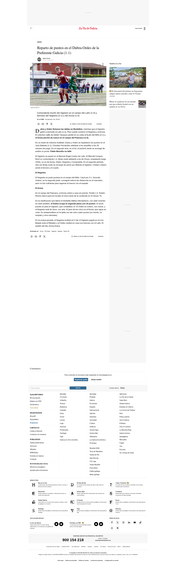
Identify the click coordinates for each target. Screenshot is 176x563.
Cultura (92, 423)
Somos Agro (94, 430)
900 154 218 (73, 540)
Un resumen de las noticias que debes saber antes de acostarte (90, 484)
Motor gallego (95, 474)
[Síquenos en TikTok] (140, 522)
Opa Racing (94, 458)
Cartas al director (36, 431)
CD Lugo (93, 461)
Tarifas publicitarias (37, 443)
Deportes (93, 417)
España (92, 407)
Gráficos (93, 427)
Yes (120, 446)
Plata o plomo (124, 417)
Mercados (123, 440)
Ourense (63, 427)
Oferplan (33, 449)
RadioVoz (83, 546)
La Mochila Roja (125, 430)
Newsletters (34, 419)
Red (121, 413)
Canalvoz (96, 546)
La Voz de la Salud (126, 397)
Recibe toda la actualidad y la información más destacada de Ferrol (130, 501)
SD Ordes (47, 231)
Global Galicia (124, 403)
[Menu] (31, 28)
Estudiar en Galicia (126, 407)
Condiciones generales (97, 560)
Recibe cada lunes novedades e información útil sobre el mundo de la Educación (52, 493)
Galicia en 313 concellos (69, 440)
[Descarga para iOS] (56, 524)
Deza (62, 413)
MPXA (118, 546)
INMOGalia (34, 452)
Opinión (92, 413)
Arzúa (41, 231)
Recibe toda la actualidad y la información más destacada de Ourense (130, 510)
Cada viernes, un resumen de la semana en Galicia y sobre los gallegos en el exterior (52, 501)
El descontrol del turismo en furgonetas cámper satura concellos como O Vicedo (125, 92)
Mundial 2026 (95, 448)
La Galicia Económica (98, 440)
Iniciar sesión (96, 379)
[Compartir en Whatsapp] (38, 124)
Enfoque (122, 423)
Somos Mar (94, 433)
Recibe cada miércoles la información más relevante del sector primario (90, 493)
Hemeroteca (34, 404)
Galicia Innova (124, 433)
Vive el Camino (125, 427)
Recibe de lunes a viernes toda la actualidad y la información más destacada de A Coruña (92, 501)
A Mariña (63, 400)
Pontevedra (64, 430)
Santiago (63, 433)
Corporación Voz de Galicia (53, 546)
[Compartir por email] (43, 124)
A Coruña (63, 397)
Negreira (54, 231)
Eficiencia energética (37, 467)
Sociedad (93, 420)
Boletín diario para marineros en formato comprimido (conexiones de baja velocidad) (128, 493)
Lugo (62, 423)
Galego (122, 388)
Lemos (62, 420)
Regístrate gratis (81, 379)
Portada (92, 397)
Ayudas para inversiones (39, 470)
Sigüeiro (60, 231)
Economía (93, 403)
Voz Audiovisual (75, 546)
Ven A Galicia (124, 420)
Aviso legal (60, 560)
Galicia (92, 400)
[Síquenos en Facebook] (111, 522)
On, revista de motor (126, 453)
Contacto (33, 459)
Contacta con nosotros (38, 434)
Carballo (63, 410)
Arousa (62, 403)
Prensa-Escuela (112, 546)
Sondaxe (90, 546)
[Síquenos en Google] (117, 528)
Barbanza (63, 407)
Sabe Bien (123, 400)
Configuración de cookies (112, 560)
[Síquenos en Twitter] (117, 522)
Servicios (33, 446)
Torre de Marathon (96, 451)
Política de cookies (84, 560)
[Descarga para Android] (61, 524)
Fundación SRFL (65, 546)
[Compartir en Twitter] (51, 124)
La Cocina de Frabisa (127, 410)
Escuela (122, 449)
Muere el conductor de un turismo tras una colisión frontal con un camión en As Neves (122, 104)
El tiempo (93, 443)
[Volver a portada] (88, 28)
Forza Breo (94, 468)
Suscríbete (34, 408)
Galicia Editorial (126, 546)
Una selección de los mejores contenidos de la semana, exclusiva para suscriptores (129, 484)
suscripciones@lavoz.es (103, 540)
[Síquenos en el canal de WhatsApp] (111, 528)
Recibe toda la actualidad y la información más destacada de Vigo (92, 510)
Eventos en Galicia (37, 456)
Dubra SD (66, 231)
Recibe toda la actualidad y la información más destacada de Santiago (53, 510)
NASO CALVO (46, 58)
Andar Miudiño (95, 464)
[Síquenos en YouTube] (134, 522)
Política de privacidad (71, 560)
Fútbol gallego (95, 471)
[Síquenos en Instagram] (123, 522)
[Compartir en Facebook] (47, 124)
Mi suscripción (35, 398)
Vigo (61, 436)
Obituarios (93, 436)
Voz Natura (103, 546)
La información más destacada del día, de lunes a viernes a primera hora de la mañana (52, 484)
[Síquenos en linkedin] (129, 522)
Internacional (94, 410)
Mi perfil (33, 416)
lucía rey (112, 96)
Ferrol (62, 417)
